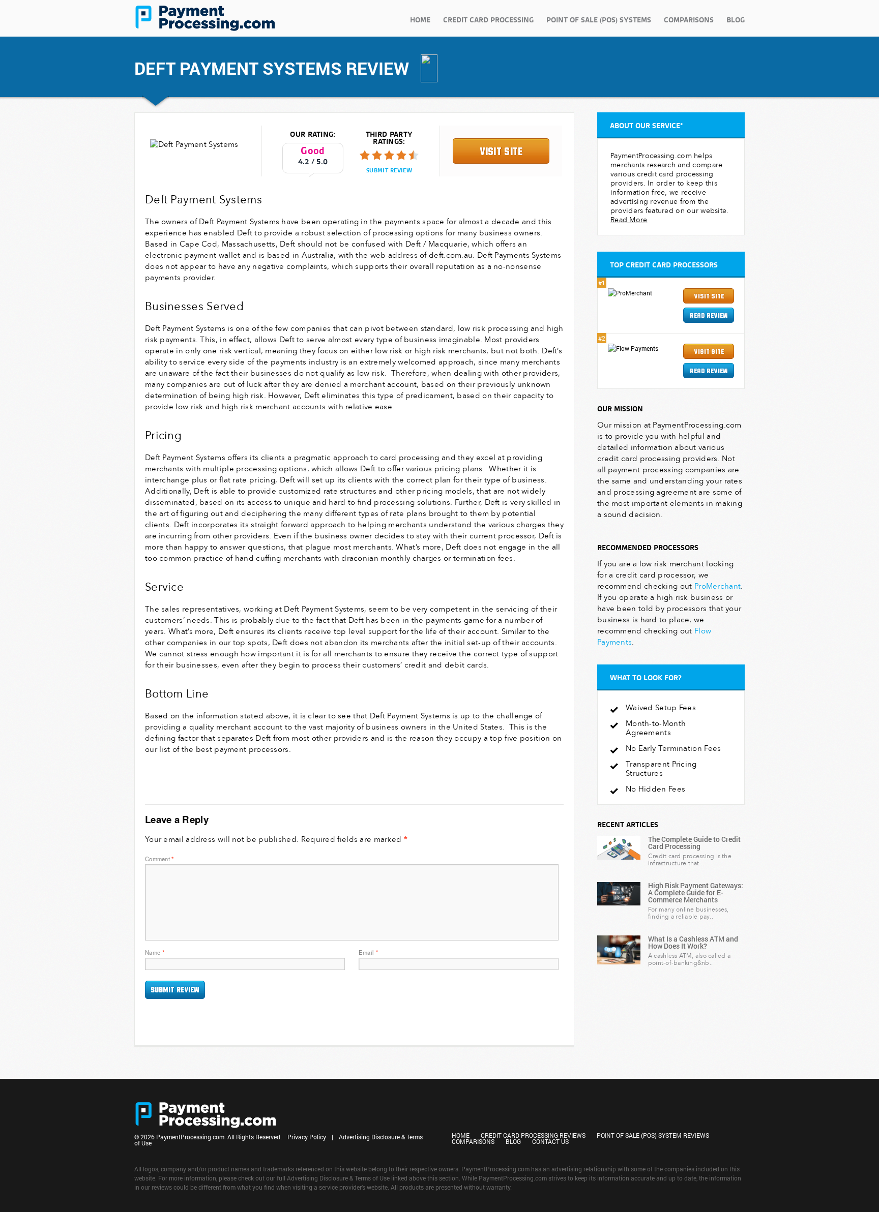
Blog (735, 19)
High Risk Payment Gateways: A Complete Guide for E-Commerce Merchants (695, 892)
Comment (159, 859)
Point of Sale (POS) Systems (598, 19)
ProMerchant (717, 586)
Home (420, 19)
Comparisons (689, 19)
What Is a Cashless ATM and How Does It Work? (693, 942)
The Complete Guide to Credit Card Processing (694, 842)
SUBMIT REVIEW (389, 170)
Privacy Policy (306, 1137)
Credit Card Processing (488, 19)
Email (368, 952)
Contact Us (550, 1141)
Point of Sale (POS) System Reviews (653, 1135)
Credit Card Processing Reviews (533, 1135)
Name (154, 952)
